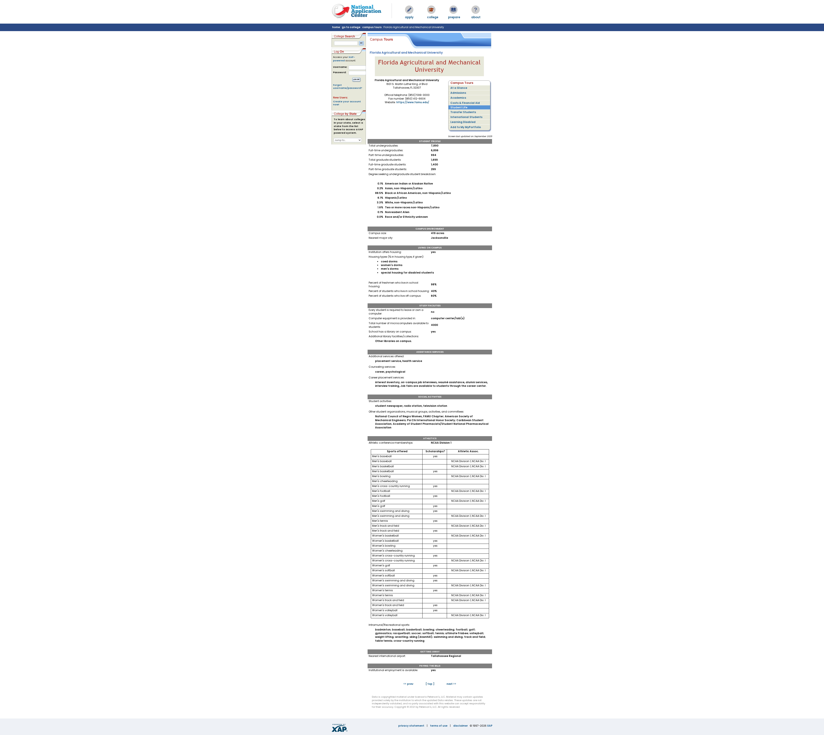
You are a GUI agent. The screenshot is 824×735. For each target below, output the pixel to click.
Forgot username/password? (347, 86)
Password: (339, 72)
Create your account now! (347, 103)
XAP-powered (344, 58)
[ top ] (430, 684)
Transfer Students (463, 112)
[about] (475, 9)
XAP (489, 725)
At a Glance (458, 88)
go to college (351, 27)
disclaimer (460, 725)
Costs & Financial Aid (465, 103)
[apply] (409, 9)
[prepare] (453, 9)
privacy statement (411, 725)
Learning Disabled (463, 122)
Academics (458, 98)
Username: (340, 67)
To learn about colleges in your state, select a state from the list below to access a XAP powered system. (349, 126)
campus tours (372, 27)
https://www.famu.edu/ (412, 102)
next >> (451, 684)
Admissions (458, 93)
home (336, 27)
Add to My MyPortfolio (465, 127)
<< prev (408, 684)
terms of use (438, 725)
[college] (431, 9)
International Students (466, 117)
